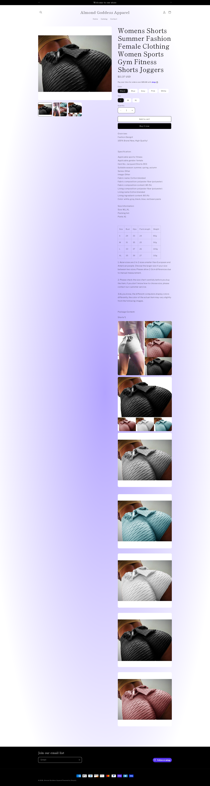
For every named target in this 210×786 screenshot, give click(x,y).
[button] (41, 12)
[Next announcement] (171, 2)
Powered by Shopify (69, 780)
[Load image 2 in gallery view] (60, 109)
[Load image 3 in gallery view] (75, 109)
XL (136, 100)
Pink (153, 91)
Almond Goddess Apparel (53, 780)
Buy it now (144, 126)
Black (122, 91)
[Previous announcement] (39, 2)
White (163, 91)
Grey (143, 91)
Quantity (121, 106)
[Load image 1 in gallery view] (45, 109)
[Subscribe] (79, 760)
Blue (133, 91)
